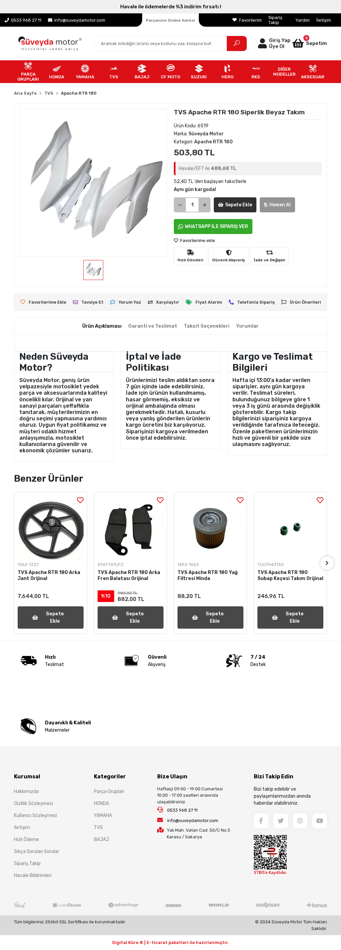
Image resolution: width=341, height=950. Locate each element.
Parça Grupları (109, 791)
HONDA (101, 803)
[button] (308, 43)
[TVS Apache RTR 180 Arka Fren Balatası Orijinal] (131, 528)
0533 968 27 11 (181, 810)
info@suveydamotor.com (192, 820)
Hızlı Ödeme (26, 839)
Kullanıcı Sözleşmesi (35, 815)
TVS (98, 827)
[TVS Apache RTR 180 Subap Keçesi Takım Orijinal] (290, 528)
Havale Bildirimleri (33, 875)
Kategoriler (110, 776)
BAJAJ (101, 839)
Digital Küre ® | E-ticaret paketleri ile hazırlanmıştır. (170, 942)
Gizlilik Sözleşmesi (33, 803)
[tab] (102, 326)
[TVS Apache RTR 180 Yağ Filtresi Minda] (210, 528)
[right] (327, 563)
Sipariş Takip (275, 20)
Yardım (302, 20)
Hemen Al (280, 205)
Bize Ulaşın (172, 776)
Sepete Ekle (238, 205)
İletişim (323, 20)
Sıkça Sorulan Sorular (36, 851)
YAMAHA (103, 815)
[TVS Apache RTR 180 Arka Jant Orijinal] (51, 528)
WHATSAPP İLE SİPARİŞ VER (216, 226)
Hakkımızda (26, 791)
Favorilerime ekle (197, 240)
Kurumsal (27, 776)
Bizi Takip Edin (273, 776)
